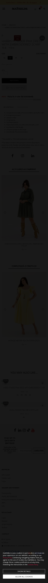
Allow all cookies (24, 576)
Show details (24, 571)
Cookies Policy (33, 565)
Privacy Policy (7, 558)
